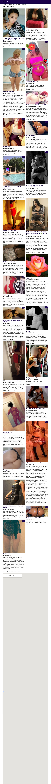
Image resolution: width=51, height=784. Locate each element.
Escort (28, 331)
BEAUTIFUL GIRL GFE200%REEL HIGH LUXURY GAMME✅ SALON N (36, 233)
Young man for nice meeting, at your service (13, 187)
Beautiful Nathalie (8, 91)
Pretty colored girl (32, 378)
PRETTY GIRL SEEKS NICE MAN (36, 104)
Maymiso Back (30, 135)
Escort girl (6, 295)
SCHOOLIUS (5, 1)
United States (11, 4)
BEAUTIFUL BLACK (9, 262)
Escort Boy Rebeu (8, 432)
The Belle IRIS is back (33, 81)
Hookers (5, 4)
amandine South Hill (9, 230)
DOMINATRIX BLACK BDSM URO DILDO (13, 506)
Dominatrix (6, 554)
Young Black (30, 278)
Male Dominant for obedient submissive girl (35, 186)
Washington (17, 4)
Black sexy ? (7, 146)
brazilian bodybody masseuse (35, 408)
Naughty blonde (8, 470)
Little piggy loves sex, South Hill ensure (13, 320)
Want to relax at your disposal (12, 381)
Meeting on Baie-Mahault (34, 517)
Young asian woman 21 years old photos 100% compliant (13, 39)
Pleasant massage (32, 29)
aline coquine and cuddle (34, 463)
